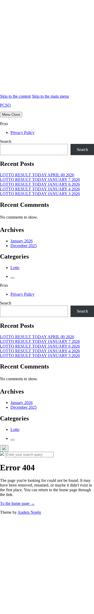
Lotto (14, 267)
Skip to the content (15, 96)
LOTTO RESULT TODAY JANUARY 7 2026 (40, 179)
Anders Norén (29, 512)
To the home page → (17, 503)
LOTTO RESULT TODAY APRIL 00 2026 (37, 175)
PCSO (5, 105)
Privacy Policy (22, 132)
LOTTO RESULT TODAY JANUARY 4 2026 (40, 189)
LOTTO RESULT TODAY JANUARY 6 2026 (40, 184)
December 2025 (23, 245)
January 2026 (21, 241)
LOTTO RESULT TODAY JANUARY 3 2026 (40, 193)
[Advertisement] (47, 47)
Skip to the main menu (50, 96)
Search (5, 141)
